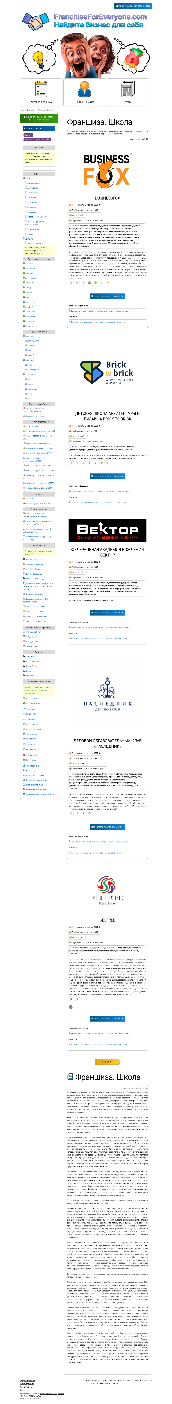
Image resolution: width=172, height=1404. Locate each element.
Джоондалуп (33, 341)
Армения (29, 307)
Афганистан (30, 312)
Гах (28, 399)
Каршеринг (32, 212)
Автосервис (32, 197)
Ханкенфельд (33, 370)
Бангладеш (30, 316)
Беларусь (29, 321)
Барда (30, 384)
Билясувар (32, 389)
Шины (30, 234)
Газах (29, 394)
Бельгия (29, 326)
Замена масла (33, 202)
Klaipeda (29, 263)
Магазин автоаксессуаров (39, 217)
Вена (29, 365)
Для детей (29, 239)
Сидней (30, 355)
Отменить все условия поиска (37, 140)
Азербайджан (31, 278)
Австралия (30, 268)
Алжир (28, 288)
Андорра (29, 297)
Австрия (29, 273)
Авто (27, 178)
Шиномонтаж (33, 229)
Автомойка (32, 193)
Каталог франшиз (41, 102)
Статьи (128, 102)
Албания (29, 283)
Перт (29, 350)
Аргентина (30, 302)
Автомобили (32, 188)
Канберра (31, 346)
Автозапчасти (33, 183)
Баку (29, 379)
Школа (27, 135)
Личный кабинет (84, 102)
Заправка (31, 207)
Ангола (28, 292)
